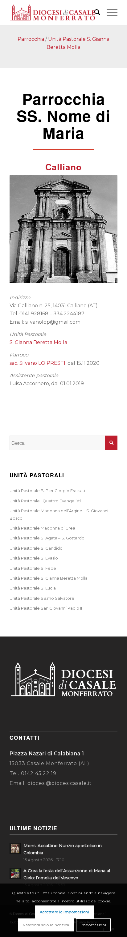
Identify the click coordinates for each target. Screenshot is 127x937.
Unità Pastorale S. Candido (36, 548)
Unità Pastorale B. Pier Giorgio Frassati (47, 490)
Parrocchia (31, 39)
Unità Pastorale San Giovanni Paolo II (46, 608)
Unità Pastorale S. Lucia (33, 588)
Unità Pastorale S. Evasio (34, 558)
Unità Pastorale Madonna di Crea (42, 528)
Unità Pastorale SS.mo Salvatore (42, 598)
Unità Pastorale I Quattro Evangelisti (45, 500)
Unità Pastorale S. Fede (33, 568)
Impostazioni (93, 924)
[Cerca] (94, 12)
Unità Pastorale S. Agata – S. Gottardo (47, 537)
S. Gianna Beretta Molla (38, 342)
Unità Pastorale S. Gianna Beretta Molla (49, 578)
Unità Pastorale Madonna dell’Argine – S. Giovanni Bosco (59, 514)
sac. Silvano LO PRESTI (37, 363)
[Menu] (108, 12)
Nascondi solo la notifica (46, 924)
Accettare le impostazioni (64, 911)
